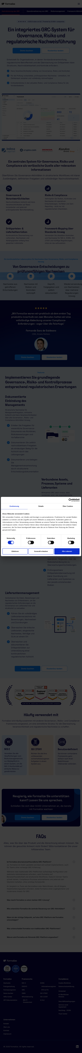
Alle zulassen (67, 551)
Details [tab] (41, 506)
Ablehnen (15, 551)
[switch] (31, 542)
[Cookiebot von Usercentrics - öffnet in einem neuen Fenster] (70, 500)
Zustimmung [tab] (14, 506)
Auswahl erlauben (41, 551)
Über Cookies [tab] (68, 506)
